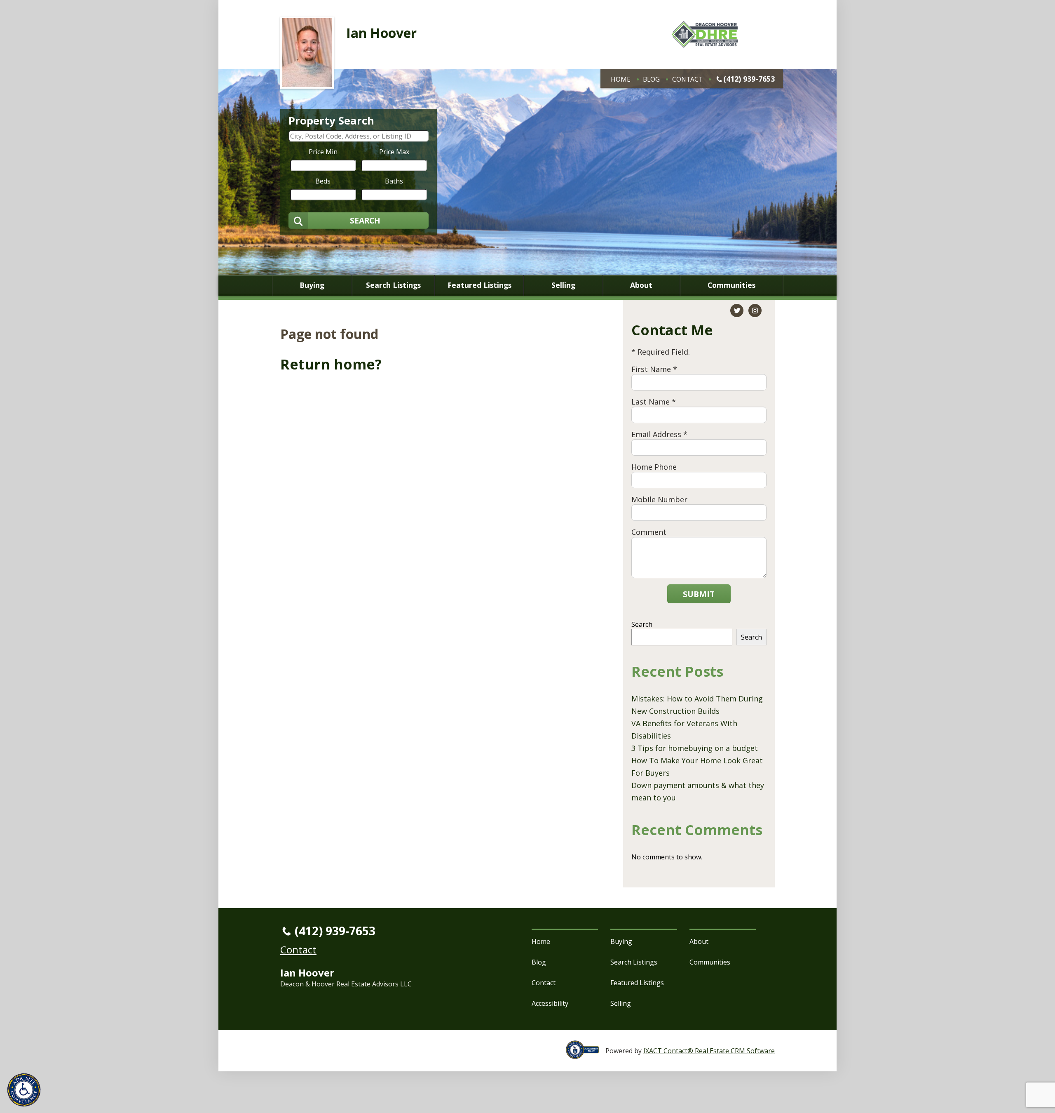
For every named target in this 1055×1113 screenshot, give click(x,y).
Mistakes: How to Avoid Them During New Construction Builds (697, 705)
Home (621, 79)
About (641, 285)
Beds (323, 180)
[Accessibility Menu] (24, 1090)
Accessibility (550, 1003)
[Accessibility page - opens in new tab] (585, 1054)
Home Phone (654, 467)
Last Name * (653, 402)
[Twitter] (736, 310)
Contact (687, 79)
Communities (731, 285)
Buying (312, 285)
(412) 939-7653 (749, 79)
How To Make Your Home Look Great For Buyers (697, 766)
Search (641, 624)
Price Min (323, 151)
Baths (394, 180)
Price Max (394, 151)
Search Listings (393, 285)
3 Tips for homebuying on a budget (694, 748)
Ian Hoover (381, 33)
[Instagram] (755, 310)
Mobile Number (659, 499)
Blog (651, 79)
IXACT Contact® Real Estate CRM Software (709, 1050)
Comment (648, 532)
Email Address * (659, 434)
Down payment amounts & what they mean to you (697, 791)
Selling (563, 285)
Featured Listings (479, 285)
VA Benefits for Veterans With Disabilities (684, 729)
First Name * (654, 369)
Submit (699, 594)
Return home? (331, 364)
